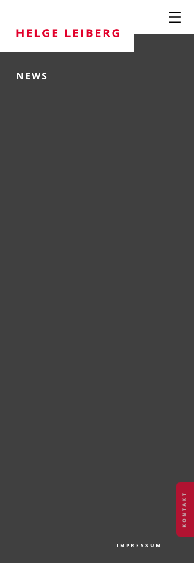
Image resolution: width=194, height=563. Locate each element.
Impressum (139, 545)
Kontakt (184, 510)
